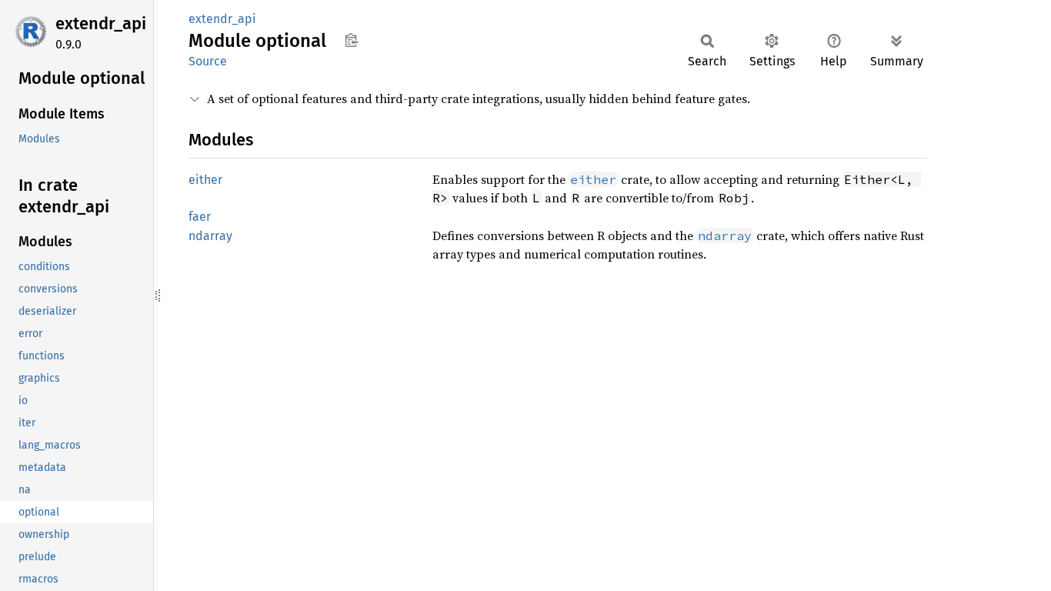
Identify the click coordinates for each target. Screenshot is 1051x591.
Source (208, 61)
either (205, 179)
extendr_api (100, 23)
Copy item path (351, 40)
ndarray (210, 236)
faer (200, 216)
